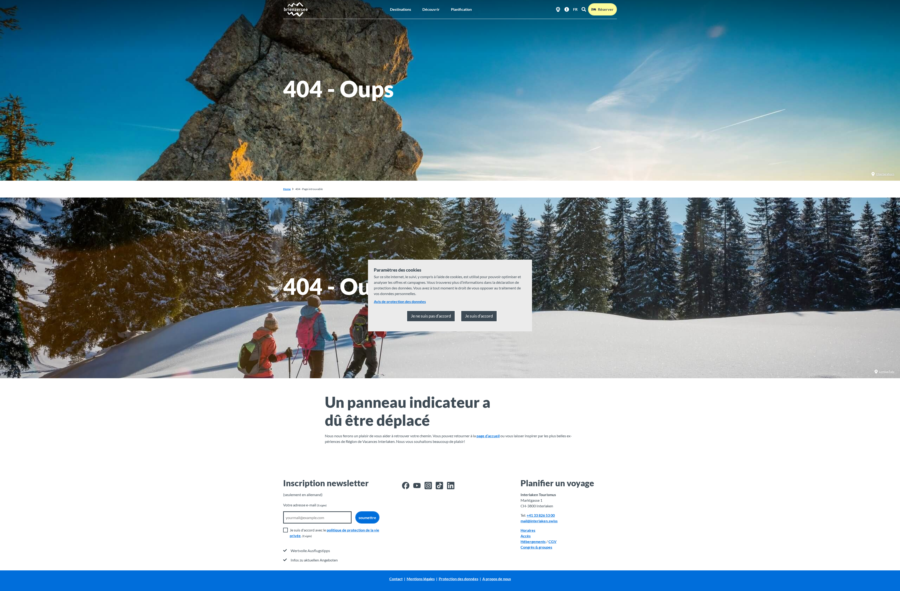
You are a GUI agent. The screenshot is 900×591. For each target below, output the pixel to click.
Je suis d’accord (479, 315)
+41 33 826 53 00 (541, 515)
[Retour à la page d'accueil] (295, 9)
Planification (461, 9)
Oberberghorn (885, 174)
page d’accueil (488, 436)
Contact (396, 578)
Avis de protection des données (400, 301)
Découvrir (431, 9)
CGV (552, 541)
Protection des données (458, 578)
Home (287, 189)
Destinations (400, 9)
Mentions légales (421, 578)
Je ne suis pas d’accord (431, 315)
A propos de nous (496, 578)
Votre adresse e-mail (305, 505)
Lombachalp (886, 371)
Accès (526, 536)
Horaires (528, 530)
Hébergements (533, 541)
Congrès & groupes (536, 547)
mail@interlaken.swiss (539, 521)
